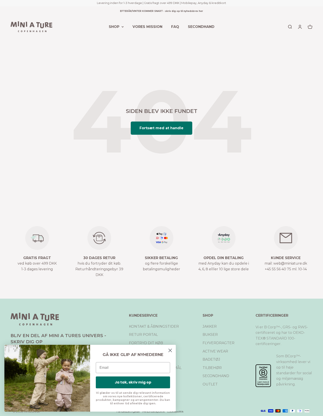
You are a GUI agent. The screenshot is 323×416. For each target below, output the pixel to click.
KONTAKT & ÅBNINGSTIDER (154, 326)
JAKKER (210, 326)
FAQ (175, 26)
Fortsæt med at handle (161, 128)
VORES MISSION (147, 26)
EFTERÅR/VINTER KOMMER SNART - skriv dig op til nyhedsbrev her (161, 11)
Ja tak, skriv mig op (133, 382)
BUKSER (210, 334)
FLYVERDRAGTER (218, 343)
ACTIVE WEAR (215, 351)
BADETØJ (211, 359)
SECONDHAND (201, 26)
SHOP (114, 26)
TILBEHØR (212, 368)
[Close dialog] (170, 350)
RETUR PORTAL (143, 334)
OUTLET (210, 384)
